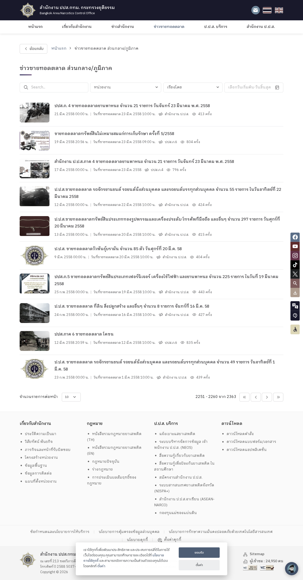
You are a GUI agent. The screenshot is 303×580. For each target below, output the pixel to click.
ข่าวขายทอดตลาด (169, 27)
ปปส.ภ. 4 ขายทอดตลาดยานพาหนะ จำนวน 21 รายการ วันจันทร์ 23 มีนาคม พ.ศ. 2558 (132, 106)
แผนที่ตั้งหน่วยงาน (41, 481)
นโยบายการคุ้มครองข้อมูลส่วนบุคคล (129, 531)
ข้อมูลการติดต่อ (38, 473)
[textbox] (125, 87)
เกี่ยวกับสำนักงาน (77, 27)
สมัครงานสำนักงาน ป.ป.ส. (180, 477)
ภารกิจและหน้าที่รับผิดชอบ (48, 450)
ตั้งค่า (101, 566)
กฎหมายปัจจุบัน (105, 462)
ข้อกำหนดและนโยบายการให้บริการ (59, 531)
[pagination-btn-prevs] (244, 397)
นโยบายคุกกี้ (137, 539)
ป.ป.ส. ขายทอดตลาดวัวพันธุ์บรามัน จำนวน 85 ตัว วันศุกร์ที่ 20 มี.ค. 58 (118, 249)
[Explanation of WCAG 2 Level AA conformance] (250, 568)
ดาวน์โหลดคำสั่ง (240, 434)
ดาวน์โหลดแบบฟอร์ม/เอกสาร (251, 442)
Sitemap (257, 554)
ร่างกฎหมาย (102, 469)
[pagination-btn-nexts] (278, 397)
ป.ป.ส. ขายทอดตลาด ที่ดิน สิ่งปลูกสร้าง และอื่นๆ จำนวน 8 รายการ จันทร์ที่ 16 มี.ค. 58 (131, 306)
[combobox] (125, 87)
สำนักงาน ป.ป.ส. (261, 27)
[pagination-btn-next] (267, 397)
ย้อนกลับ (36, 49)
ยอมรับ (199, 552)
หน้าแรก (35, 27)
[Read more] (34, 112)
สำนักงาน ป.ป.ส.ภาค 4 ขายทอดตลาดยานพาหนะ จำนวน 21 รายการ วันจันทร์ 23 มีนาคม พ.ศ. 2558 (144, 161)
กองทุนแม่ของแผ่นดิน (178, 513)
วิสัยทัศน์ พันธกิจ (39, 442)
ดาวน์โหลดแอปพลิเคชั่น (247, 450)
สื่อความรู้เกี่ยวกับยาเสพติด (182, 456)
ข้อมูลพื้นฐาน (36, 466)
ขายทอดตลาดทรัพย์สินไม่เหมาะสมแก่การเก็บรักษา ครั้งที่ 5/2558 (114, 134)
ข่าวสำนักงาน (122, 27)
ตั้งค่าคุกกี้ (172, 539)
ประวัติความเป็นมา (40, 434)
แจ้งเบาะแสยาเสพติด (177, 434)
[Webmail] (255, 10)
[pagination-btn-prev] (256, 397)
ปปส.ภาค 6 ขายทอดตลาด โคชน (84, 334)
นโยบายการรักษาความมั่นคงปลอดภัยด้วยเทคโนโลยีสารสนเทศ (221, 531)
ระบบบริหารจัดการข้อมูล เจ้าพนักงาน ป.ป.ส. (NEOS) (181, 445)
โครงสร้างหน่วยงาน (41, 458)
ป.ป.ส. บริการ (215, 27)
